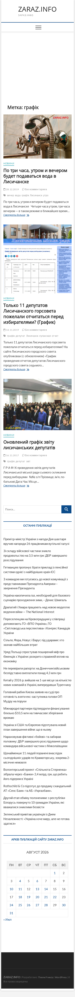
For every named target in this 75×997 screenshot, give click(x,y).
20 (37, 897)
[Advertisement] (37, 62)
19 (28, 897)
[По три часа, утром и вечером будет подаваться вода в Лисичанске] (37, 136)
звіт (28, 461)
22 (55, 897)
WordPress (61, 977)
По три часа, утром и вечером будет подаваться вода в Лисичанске (35, 175)
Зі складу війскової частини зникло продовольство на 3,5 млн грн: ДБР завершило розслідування (35, 555)
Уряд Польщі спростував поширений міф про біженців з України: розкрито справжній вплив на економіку (36, 656)
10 (11, 889)
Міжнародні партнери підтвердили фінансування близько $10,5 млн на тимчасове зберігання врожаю (36, 713)
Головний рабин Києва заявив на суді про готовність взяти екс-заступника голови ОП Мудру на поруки (32, 696)
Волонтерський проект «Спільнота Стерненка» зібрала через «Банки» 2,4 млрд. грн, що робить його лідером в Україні (35, 774)
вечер (10, 195)
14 (46, 889)
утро (46, 195)
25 (20, 905)
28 (46, 905)
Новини (8, 163)
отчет (55, 335)
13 (37, 889)
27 (37, 905)
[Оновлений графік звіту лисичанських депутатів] (37, 404)
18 (20, 897)
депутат (20, 335)
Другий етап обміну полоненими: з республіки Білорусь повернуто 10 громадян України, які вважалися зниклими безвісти (34, 802)
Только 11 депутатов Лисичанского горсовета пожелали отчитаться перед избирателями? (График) (33, 313)
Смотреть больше (21, 215)
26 (28, 905)
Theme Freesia (45, 977)
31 (11, 913)
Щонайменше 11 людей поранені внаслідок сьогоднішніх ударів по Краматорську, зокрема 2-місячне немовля (36, 757)
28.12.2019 (12, 189)
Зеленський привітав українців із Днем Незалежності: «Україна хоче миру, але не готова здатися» (36, 818)
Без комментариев (36, 189)
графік (25, 195)
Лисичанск (36, 195)
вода (18, 195)
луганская (45, 335)
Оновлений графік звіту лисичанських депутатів (29, 444)
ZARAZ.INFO (37, 9)
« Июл (7, 919)
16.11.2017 (12, 455)
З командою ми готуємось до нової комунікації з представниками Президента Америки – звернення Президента (35, 583)
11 (20, 889)
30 (64, 905)
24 (11, 905)
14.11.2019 (12, 329)
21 (46, 897)
